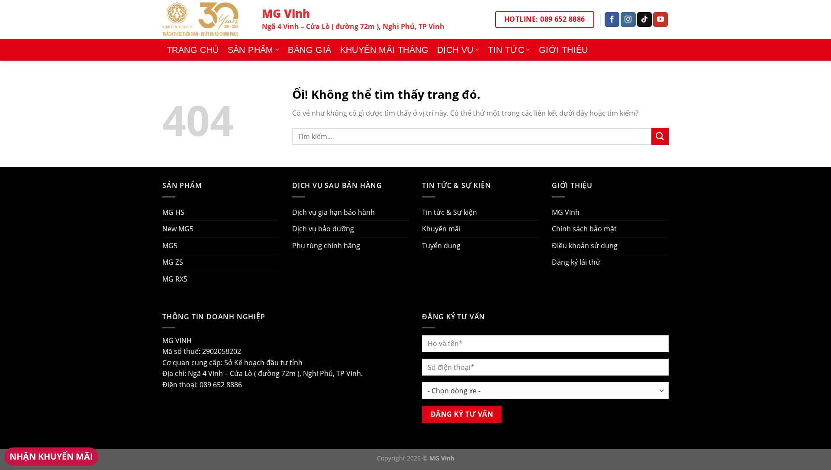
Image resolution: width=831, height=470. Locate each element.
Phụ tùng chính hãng (326, 245)
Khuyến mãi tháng (384, 50)
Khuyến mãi (441, 228)
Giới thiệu (563, 50)
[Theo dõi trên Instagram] (628, 19)
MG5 (169, 245)
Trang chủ (193, 50)
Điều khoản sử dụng (585, 245)
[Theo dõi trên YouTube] (660, 19)
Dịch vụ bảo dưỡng (323, 228)
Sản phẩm (251, 50)
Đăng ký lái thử (576, 262)
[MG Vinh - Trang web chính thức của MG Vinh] (205, 19)
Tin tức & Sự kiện (449, 212)
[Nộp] (660, 136)
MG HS (173, 212)
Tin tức (506, 50)
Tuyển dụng (441, 245)
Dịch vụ (455, 50)
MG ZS (172, 262)
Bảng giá (309, 50)
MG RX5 (174, 279)
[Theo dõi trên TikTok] (644, 19)
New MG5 (177, 228)
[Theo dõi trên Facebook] (612, 19)
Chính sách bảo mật (584, 228)
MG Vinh (566, 212)
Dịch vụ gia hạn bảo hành (333, 212)
